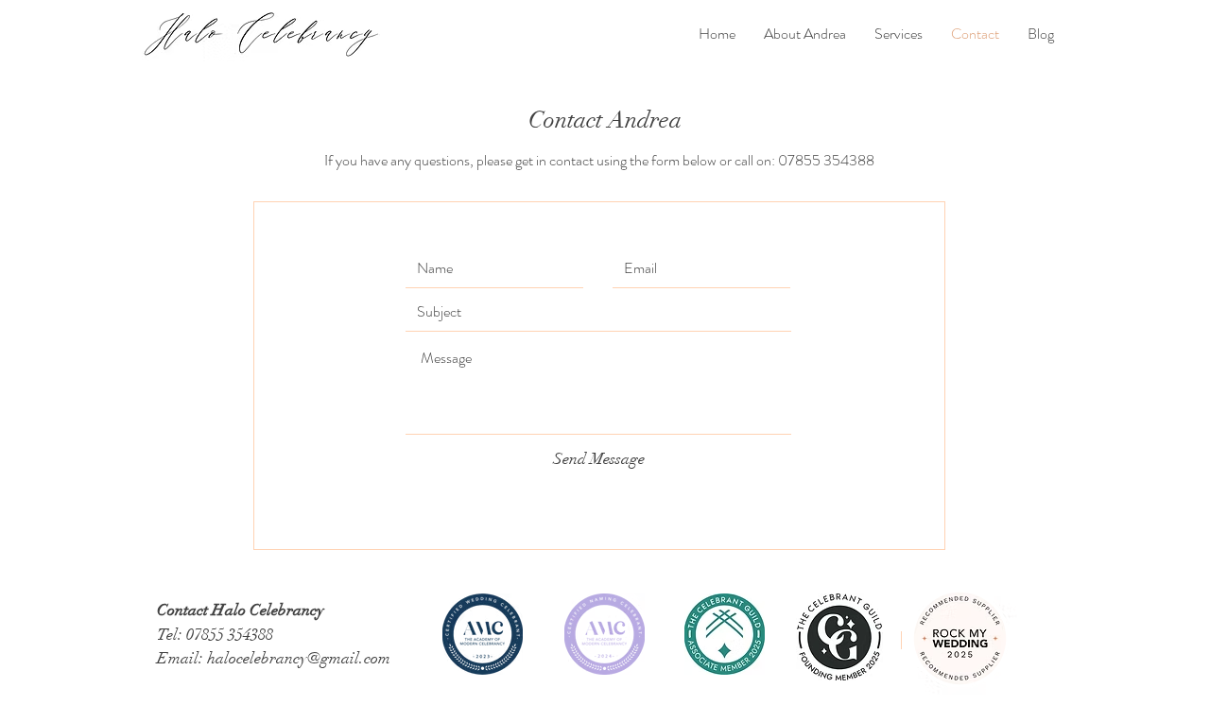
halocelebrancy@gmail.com (298, 658)
